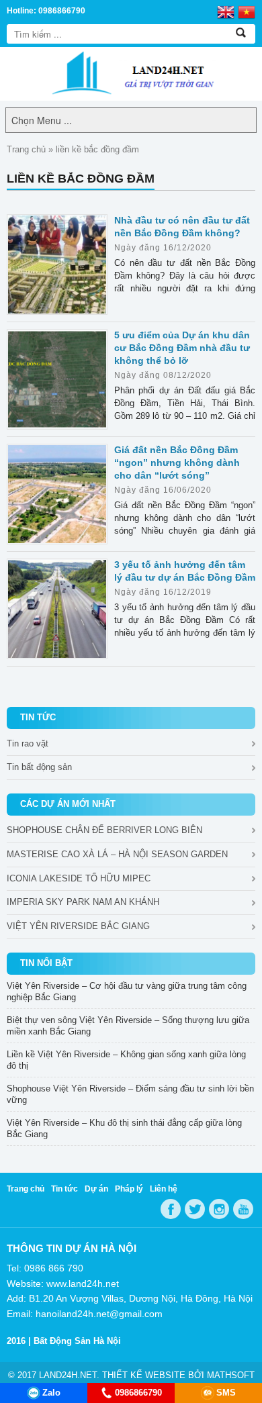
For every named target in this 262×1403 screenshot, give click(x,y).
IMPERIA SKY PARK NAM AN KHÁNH (83, 902)
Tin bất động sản (39, 767)
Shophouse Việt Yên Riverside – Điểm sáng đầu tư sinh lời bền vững (130, 1094)
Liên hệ (163, 1189)
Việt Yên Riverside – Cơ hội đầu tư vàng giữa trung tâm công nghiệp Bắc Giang (127, 991)
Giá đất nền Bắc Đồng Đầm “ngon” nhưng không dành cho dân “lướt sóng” (177, 462)
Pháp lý (129, 1189)
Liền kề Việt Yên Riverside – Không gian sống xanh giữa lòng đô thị (126, 1060)
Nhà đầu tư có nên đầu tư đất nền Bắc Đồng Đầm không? (182, 226)
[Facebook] (171, 1209)
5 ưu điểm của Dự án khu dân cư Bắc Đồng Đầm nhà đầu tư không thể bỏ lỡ (182, 348)
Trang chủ (26, 149)
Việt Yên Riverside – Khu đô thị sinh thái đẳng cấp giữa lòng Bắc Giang (124, 1128)
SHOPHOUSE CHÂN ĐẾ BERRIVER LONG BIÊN (104, 830)
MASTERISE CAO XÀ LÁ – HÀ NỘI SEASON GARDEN (117, 854)
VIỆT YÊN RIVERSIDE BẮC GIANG (78, 926)
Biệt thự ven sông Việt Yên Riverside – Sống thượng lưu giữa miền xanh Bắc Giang (128, 1025)
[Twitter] (195, 1209)
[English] (225, 11)
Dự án (96, 1189)
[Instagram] (219, 1209)
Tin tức (64, 1189)
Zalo (51, 1393)
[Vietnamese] (246, 11)
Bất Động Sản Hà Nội (77, 1341)
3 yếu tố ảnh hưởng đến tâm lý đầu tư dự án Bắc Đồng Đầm (184, 571)
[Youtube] (243, 1209)
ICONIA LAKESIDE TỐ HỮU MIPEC (78, 878)
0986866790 (138, 1393)
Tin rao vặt (27, 743)
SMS (226, 1393)
